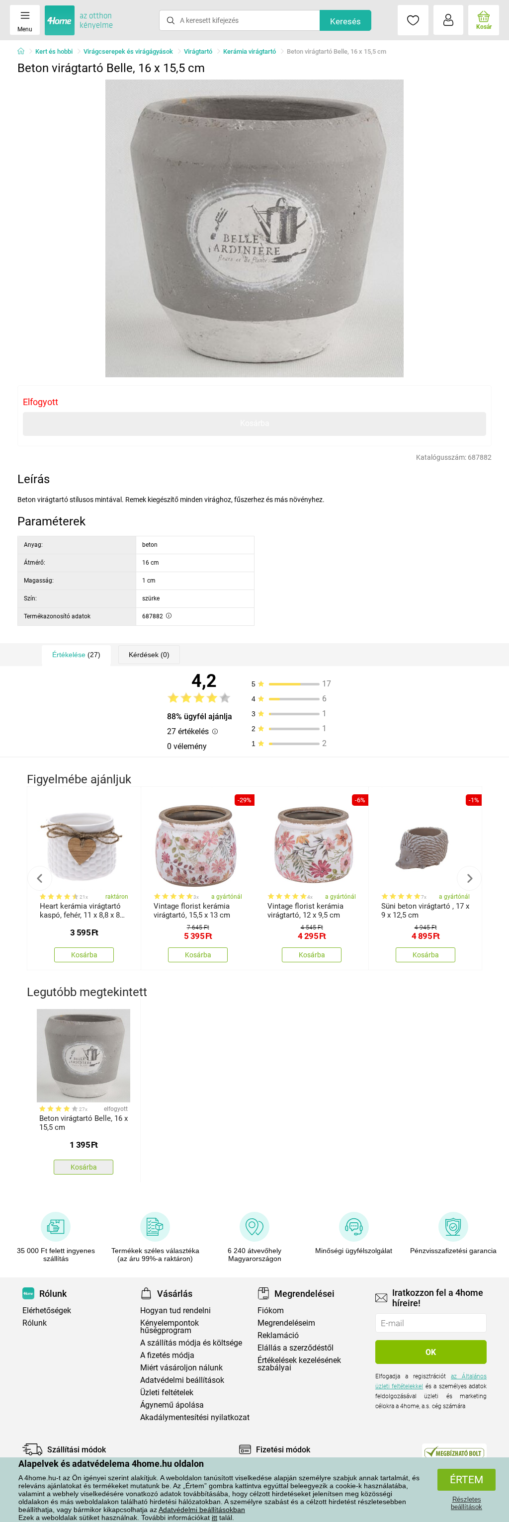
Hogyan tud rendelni (175, 1310)
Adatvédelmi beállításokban (202, 1510)
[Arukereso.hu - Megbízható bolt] (454, 1451)
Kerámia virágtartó (249, 51)
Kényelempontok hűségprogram (169, 1326)
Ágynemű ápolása (172, 1405)
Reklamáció (278, 1335)
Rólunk (34, 1323)
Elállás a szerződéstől (295, 1348)
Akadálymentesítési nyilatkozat (195, 1417)
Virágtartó (198, 51)
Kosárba (254, 423)
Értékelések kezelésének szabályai (299, 1363)
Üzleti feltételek (166, 1392)
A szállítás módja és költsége (191, 1343)
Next (469, 878)
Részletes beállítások (466, 1503)
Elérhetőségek (46, 1310)
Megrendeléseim (286, 1323)
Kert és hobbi (54, 51)
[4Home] (24, 51)
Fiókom (270, 1310)
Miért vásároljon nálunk (181, 1367)
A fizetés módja (167, 1355)
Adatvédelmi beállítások (182, 1380)
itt (214, 1518)
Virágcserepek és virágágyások (128, 51)
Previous (39, 878)
